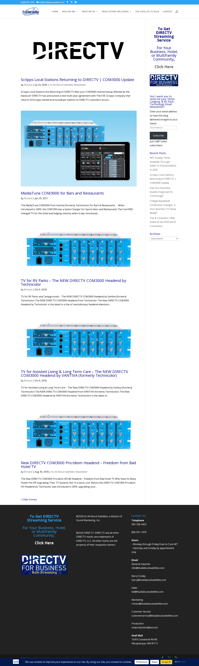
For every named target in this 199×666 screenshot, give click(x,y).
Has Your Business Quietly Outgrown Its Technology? (161, 191)
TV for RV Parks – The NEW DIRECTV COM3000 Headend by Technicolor (73, 282)
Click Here (163, 66)
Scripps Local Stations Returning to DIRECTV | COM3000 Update (77, 79)
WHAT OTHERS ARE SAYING (115, 12)
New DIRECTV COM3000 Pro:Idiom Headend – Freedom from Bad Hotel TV (78, 464)
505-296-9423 (139, 524)
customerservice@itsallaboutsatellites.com (155, 615)
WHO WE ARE (68, 12)
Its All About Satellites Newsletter (68, 84)
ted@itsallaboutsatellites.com (147, 591)
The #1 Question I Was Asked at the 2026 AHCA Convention (163, 221)
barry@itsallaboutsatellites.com (149, 580)
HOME (55, 12)
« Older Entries (29, 499)
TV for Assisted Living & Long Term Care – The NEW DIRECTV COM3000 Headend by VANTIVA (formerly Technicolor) (74, 373)
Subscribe (158, 135)
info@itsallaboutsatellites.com (148, 568)
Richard (28, 84)
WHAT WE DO (88, 12)
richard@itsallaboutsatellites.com (150, 603)
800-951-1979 (139, 532)
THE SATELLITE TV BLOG (147, 12)
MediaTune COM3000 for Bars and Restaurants (62, 193)
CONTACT (167, 12)
